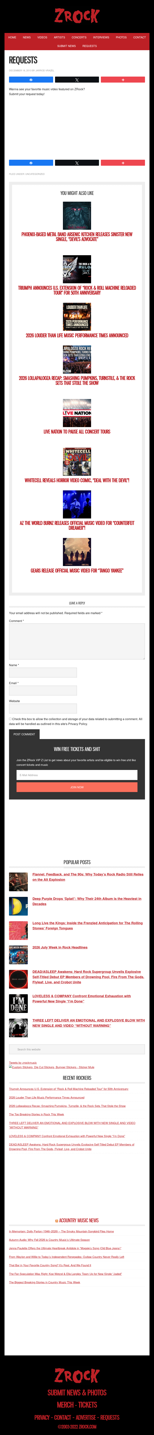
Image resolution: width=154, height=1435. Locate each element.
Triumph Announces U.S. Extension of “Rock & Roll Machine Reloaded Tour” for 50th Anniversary (77, 290)
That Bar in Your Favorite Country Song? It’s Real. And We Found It (50, 1265)
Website (14, 701)
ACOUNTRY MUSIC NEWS (79, 1220)
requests (109, 1417)
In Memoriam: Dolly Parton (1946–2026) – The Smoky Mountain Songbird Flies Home (61, 1231)
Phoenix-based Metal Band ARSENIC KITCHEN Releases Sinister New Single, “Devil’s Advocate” (77, 236)
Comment (16, 621)
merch (65, 1404)
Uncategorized (35, 173)
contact (62, 1417)
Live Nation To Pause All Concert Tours (77, 432)
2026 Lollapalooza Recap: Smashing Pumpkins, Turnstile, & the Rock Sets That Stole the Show (77, 380)
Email (14, 683)
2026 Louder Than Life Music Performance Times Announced (77, 335)
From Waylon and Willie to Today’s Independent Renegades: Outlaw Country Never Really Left (66, 1257)
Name (14, 665)
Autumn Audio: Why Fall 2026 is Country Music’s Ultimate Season (49, 1240)
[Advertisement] (77, 127)
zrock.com (87, 1427)
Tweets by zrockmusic (23, 1062)
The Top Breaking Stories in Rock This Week (36, 1114)
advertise (86, 1417)
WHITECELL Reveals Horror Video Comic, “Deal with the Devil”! (77, 480)
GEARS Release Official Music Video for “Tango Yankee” (77, 571)
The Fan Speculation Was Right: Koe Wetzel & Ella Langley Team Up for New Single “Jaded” (65, 1274)
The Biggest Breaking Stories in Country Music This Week (44, 1282)
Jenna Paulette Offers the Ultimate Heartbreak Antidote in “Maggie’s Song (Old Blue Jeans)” (65, 1248)
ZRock (77, 15)
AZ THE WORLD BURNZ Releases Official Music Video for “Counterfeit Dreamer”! (77, 525)
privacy (42, 1417)
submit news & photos (77, 1392)
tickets (87, 1404)
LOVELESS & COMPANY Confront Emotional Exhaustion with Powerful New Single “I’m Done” (67, 1136)
